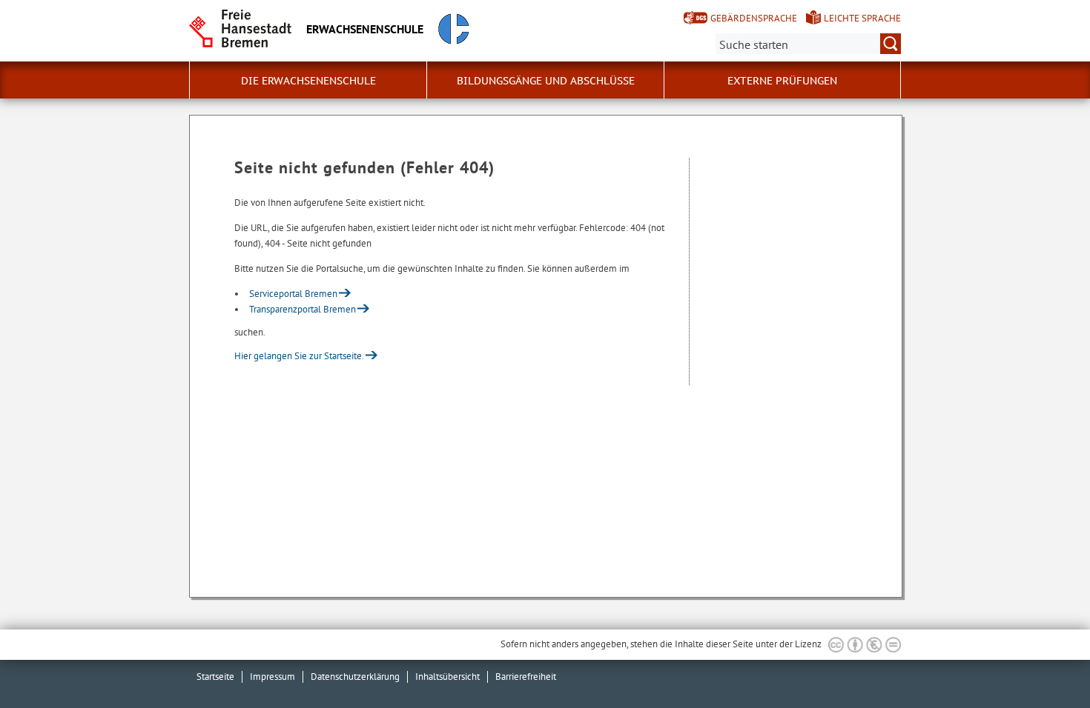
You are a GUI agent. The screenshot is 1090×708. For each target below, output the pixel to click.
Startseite (215, 676)
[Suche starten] (890, 43)
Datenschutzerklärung (355, 676)
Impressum (272, 676)
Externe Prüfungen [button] (782, 80)
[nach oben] (1044, 662)
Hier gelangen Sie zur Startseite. (299, 356)
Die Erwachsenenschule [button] (308, 80)
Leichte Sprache (862, 18)
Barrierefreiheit (525, 676)
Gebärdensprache (753, 18)
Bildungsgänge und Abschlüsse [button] (546, 80)
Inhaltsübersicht (447, 676)
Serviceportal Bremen (293, 293)
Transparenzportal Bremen (302, 309)
